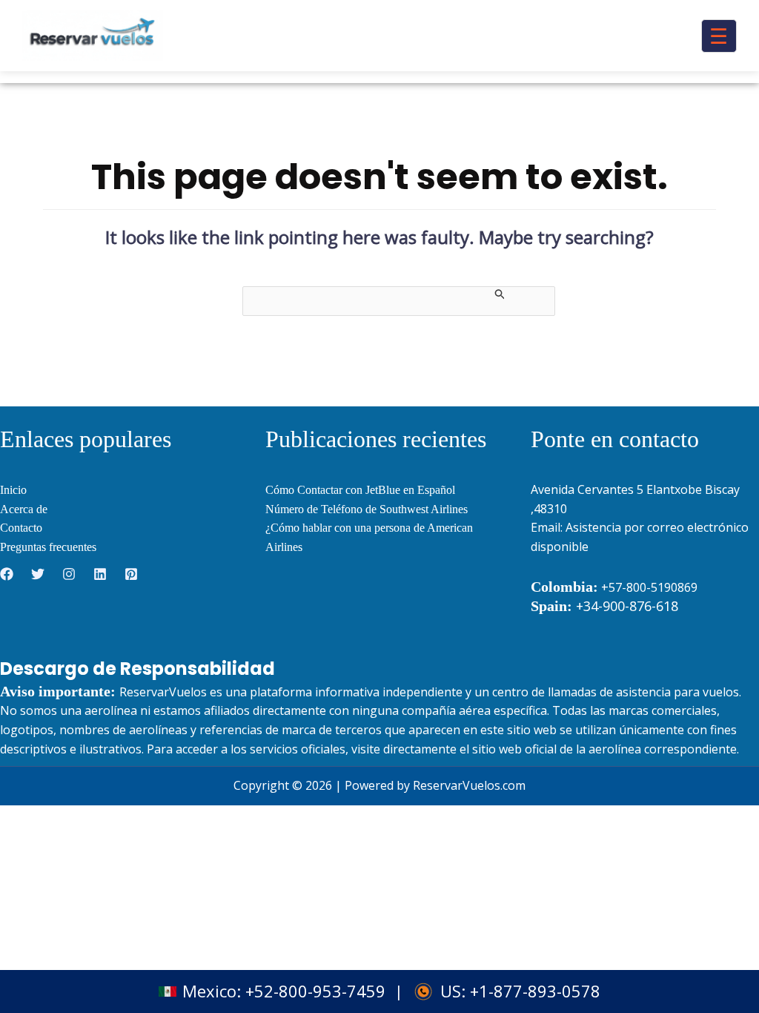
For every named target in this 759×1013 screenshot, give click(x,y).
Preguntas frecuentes (48, 547)
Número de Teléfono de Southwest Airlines (366, 509)
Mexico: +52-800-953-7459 (283, 991)
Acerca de (23, 509)
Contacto (21, 527)
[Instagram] (69, 574)
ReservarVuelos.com (469, 785)
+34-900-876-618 (604, 606)
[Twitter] (37, 574)
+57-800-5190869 (649, 587)
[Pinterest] (131, 574)
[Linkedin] (100, 574)
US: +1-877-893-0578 (520, 991)
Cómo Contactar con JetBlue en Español (360, 490)
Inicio (13, 490)
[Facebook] (6, 574)
